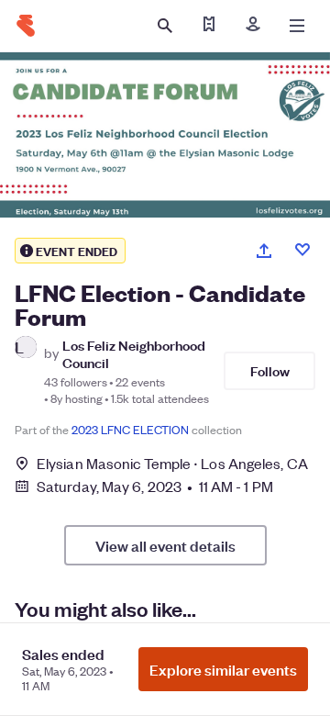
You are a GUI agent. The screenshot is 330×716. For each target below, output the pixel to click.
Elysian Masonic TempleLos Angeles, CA (172, 463)
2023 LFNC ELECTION (130, 429)
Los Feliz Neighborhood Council (133, 353)
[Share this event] (264, 250)
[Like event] (302, 250)
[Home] (26, 26)
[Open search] (165, 26)
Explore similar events (223, 669)
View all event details (165, 545)
